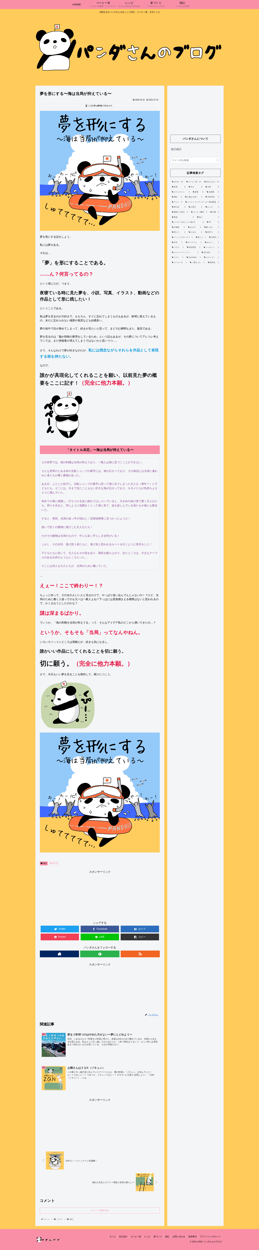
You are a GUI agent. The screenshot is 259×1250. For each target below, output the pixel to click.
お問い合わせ (179, 1236)
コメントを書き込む (99, 1210)
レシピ (147, 1236)
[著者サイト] (59, 954)
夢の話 (55, 863)
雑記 (45, 863)
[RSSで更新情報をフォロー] (140, 954)
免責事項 (192, 1236)
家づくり (158, 1236)
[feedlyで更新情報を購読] (99, 954)
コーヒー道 (136, 1236)
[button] (217, 160)
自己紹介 (176, 149)
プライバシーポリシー (210, 1236)
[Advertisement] (100, 895)
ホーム (113, 1236)
